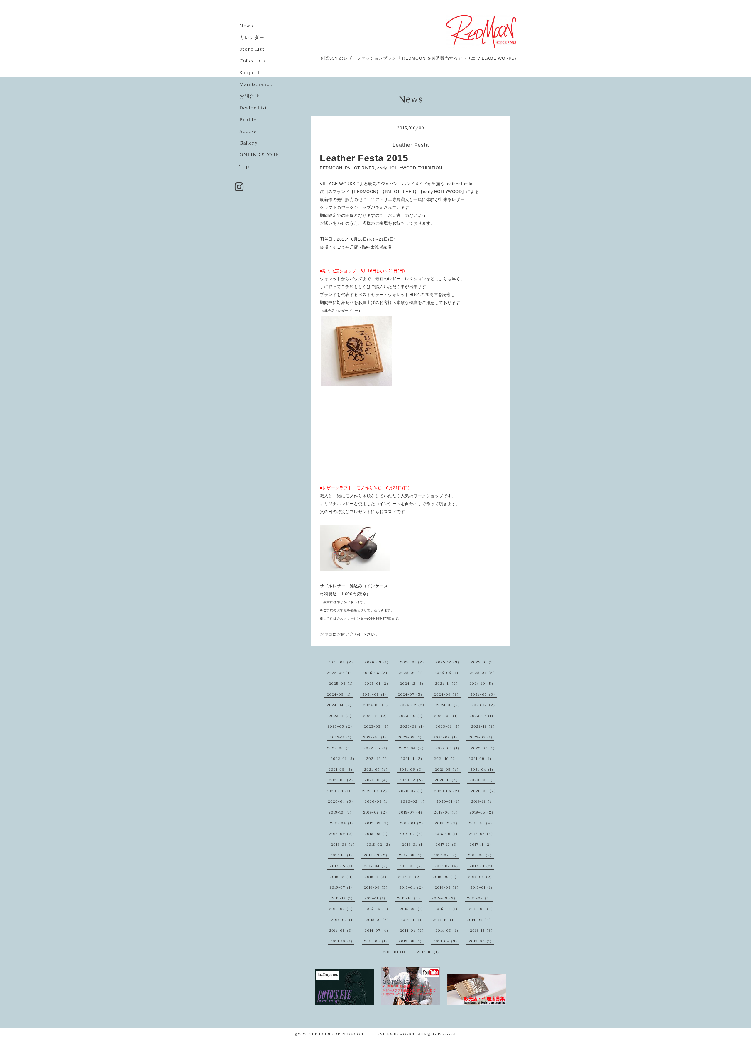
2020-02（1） (413, 801)
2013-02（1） (481, 941)
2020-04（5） (341, 801)
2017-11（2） (481, 844)
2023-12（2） (484, 705)
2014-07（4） (377, 930)
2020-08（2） (375, 791)
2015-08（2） (480, 898)
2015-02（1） (343, 919)
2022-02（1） (484, 748)
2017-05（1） (342, 866)
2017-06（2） (481, 855)
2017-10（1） (342, 855)
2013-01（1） (395, 952)
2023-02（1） (413, 726)
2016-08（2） (481, 877)
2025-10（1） (483, 662)
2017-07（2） (446, 855)
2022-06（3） (340, 748)
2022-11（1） (341, 737)
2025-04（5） (483, 672)
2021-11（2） (412, 758)
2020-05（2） (484, 791)
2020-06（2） (447, 791)
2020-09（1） (339, 791)
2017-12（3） (448, 844)
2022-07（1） (481, 737)
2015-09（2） (444, 898)
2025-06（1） (412, 672)
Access (248, 131)
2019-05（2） (482, 812)
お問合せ (249, 96)
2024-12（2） (412, 683)
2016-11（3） (376, 877)
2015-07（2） (342, 909)
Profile (247, 119)
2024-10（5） (482, 683)
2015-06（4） (377, 909)
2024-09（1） (340, 694)
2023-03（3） (377, 726)
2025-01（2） (377, 683)
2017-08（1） (411, 855)
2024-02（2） (413, 705)
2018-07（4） (412, 833)
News (246, 25)
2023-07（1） (482, 715)
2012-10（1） (429, 952)
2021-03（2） (342, 780)
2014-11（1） (411, 919)
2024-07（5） (411, 694)
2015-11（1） (375, 898)
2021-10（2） (446, 758)
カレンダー (251, 37)
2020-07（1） (411, 791)
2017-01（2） (482, 866)
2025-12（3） (448, 662)
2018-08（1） (377, 833)
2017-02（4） (447, 866)
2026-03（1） (377, 662)
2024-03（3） (376, 705)
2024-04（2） (340, 705)
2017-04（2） (377, 866)
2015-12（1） (343, 898)
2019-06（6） (447, 812)
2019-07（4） (411, 812)
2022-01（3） (343, 758)
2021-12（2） (378, 758)
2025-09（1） (340, 672)
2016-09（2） (446, 877)
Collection (252, 61)
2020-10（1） (482, 780)
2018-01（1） (414, 844)
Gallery (248, 143)
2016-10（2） (410, 877)
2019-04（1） (342, 823)
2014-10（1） (445, 919)
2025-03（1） (342, 683)
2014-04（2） (413, 930)
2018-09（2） (342, 833)
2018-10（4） (481, 823)
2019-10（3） (341, 812)
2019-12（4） (483, 801)
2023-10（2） (376, 715)
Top (244, 166)
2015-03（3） (482, 909)
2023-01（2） (448, 726)
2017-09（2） (376, 855)
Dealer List (253, 108)
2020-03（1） (378, 801)
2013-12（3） (482, 930)
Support (249, 72)
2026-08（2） (341, 662)
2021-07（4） (377, 769)
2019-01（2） (412, 823)
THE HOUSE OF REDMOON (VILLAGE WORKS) (362, 1034)
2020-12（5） (412, 780)
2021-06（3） (412, 769)
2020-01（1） (448, 801)
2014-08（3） (342, 930)
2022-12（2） (484, 726)
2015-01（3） (378, 919)
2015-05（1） (412, 909)
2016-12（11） (342, 877)
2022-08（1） (446, 737)
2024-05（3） (483, 694)
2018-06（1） (446, 833)
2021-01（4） (377, 780)
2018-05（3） (482, 833)
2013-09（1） (376, 941)
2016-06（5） (377, 887)
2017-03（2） (412, 866)
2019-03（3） (377, 823)
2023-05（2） (340, 726)
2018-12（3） (447, 823)
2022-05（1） (376, 748)
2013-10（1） (342, 941)
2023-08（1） (447, 715)
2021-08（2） (341, 769)
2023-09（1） (411, 715)
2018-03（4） (344, 844)
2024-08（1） (375, 694)
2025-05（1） (447, 672)
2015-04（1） (446, 909)
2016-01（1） (482, 887)
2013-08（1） (411, 941)
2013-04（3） (446, 941)
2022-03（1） (448, 748)
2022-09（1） (411, 737)
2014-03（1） (447, 930)
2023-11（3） (341, 715)
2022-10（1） (375, 737)
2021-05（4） (448, 769)
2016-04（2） (412, 887)
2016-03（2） (448, 887)
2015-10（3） (409, 898)
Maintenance (255, 84)
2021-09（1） (480, 758)
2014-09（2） (480, 919)
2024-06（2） (447, 694)
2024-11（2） (447, 683)
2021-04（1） (482, 769)
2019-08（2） (376, 812)
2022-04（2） (412, 748)
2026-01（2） (413, 662)
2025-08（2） (376, 672)
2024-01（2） (449, 705)
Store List (252, 49)
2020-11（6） (447, 780)
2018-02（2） (379, 844)
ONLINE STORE (259, 155)
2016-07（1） (341, 887)
